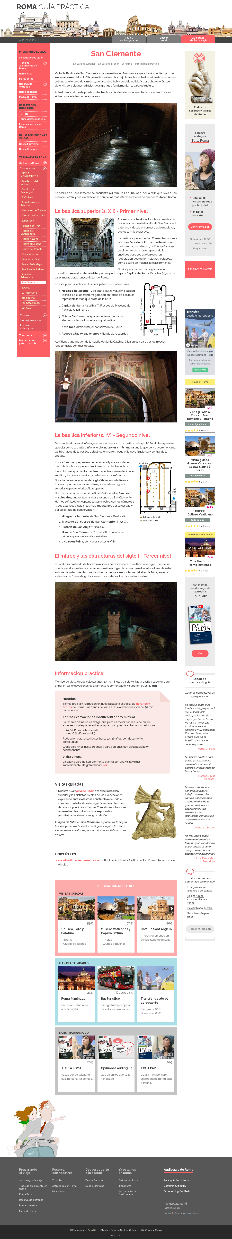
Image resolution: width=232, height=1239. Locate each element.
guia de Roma (85, 791)
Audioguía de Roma (178, 1169)
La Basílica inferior (108, 63)
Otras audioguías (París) (177, 1191)
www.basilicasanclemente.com (80, 860)
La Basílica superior (84, 63)
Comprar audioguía (175, 1185)
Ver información (200, 226)
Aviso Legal (115, 1235)
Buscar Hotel (164, 39)
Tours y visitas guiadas (129, 39)
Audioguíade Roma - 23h (198, 39)
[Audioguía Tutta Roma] (200, 169)
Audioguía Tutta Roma (176, 1180)
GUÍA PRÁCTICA (53, 7)
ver (105, 765)
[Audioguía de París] (200, 625)
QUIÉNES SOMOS (27, 40)
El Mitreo (127, 63)
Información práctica (147, 63)
